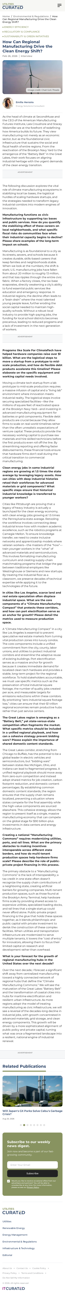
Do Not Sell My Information (16, 1277)
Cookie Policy (39, 1268)
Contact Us (22, 1268)
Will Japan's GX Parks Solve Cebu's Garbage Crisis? (32, 1112)
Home (6, 16)
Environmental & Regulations (31, 16)
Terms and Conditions (32, 1273)
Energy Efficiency (16, 27)
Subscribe (32, 1173)
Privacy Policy (9, 1273)
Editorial (7, 1255)
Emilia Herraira (25, 102)
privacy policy (33, 1187)
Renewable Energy (13, 1228)
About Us (7, 1268)
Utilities (6, 1221)
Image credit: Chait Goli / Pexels (43, 90)
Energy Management (14, 1234)
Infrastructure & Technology (18, 1248)
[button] (21, 1125)
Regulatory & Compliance (22, 31)
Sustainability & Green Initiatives (26, 36)
